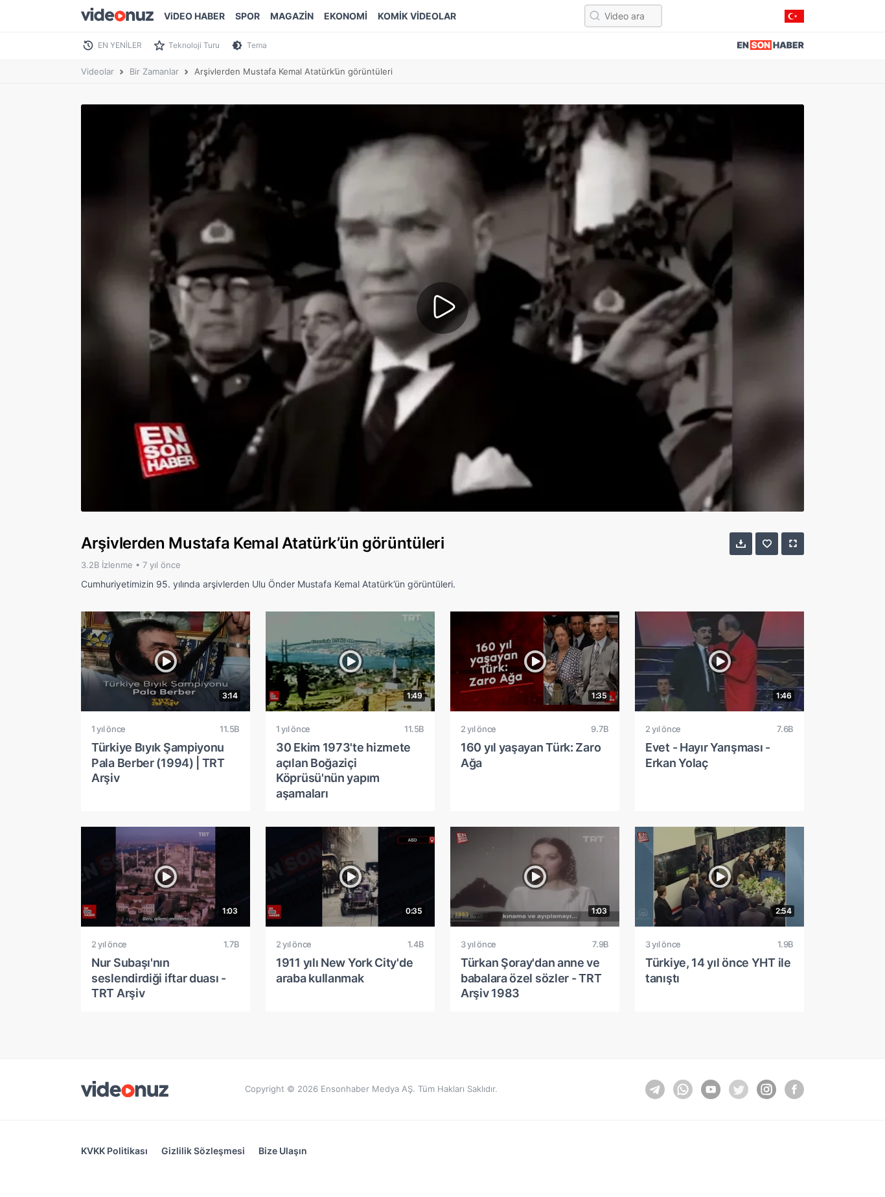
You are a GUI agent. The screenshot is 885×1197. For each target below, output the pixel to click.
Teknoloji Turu (194, 45)
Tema (257, 45)
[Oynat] (442, 308)
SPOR (247, 15)
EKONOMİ (345, 15)
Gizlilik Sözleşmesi (203, 1150)
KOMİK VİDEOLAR (417, 15)
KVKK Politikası (114, 1150)
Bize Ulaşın (283, 1150)
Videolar (97, 71)
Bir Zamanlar (154, 71)
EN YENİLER (120, 45)
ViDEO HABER (194, 15)
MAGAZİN (292, 15)
